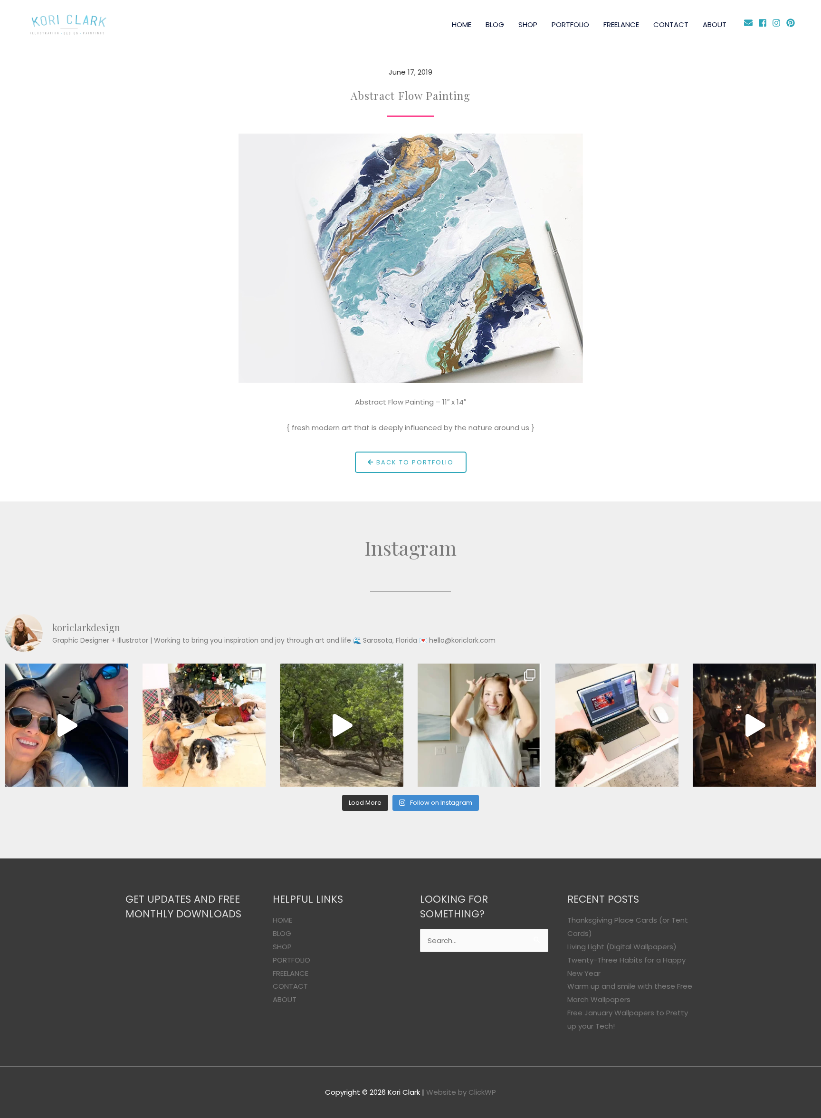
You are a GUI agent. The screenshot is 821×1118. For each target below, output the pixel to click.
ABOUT (714, 24)
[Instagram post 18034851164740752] (66, 725)
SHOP (527, 24)
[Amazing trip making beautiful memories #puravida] (341, 725)
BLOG (495, 24)
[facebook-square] (764, 23)
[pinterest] (791, 23)
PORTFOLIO (570, 24)
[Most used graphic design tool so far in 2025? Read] (479, 725)
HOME (461, 24)
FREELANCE (621, 24)
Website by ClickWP (461, 1092)
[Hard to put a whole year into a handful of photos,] (754, 725)
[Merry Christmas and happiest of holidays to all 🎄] (204, 725)
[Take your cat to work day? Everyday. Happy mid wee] (617, 725)
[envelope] (750, 23)
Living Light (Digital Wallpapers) (622, 947)
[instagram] (778, 23)
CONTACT (670, 24)
